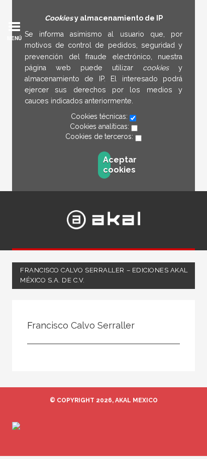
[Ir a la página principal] (103, 220)
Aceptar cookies (107, 165)
